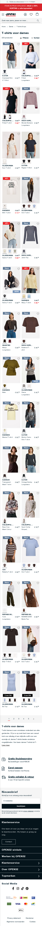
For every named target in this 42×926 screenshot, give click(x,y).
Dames (11, 26)
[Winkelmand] (36, 14)
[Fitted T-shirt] (9, 116)
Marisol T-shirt (7, 437)
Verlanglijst (31, 14)
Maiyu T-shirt (26, 302)
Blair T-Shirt (6, 661)
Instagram (18, 889)
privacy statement (28, 811)
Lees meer (6, 745)
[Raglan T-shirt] (29, 161)
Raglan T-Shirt (27, 168)
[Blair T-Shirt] (9, 655)
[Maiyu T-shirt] (29, 296)
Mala (4, 392)
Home (4, 26)
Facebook (13, 889)
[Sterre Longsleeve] (29, 386)
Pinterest (27, 889)
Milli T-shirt (6, 213)
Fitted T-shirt (7, 123)
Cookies (32, 921)
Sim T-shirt (26, 213)
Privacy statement (14, 918)
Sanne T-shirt (7, 258)
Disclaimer (30, 918)
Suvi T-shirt (6, 168)
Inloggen (25, 14)
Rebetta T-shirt (7, 572)
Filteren (26, 38)
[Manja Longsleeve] (9, 341)
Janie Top (25, 257)
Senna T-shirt (7, 302)
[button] (19, 44)
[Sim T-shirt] (29, 206)
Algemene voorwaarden (15, 921)
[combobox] (21, 20)
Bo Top (4, 706)
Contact (8, 842)
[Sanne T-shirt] (9, 251)
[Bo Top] (9, 700)
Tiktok (22, 889)
